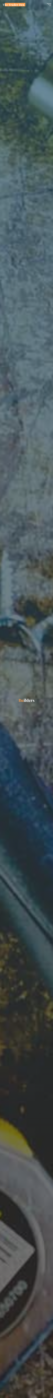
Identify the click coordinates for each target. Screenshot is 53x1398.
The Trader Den (13, 4)
